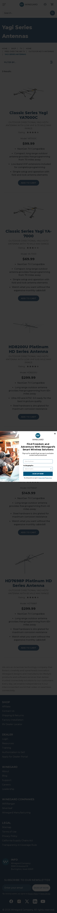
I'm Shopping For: (28, 465)
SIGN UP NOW (38, 474)
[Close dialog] (55, 433)
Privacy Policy (42, 478)
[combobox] (37, 469)
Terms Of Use (49, 478)
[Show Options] (51, 469)
